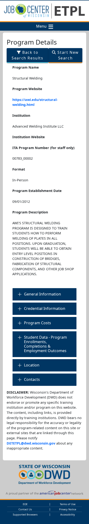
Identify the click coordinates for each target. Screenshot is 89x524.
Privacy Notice (67, 509)
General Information (42, 294)
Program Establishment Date (37, 190)
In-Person (20, 180)
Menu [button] (42, 26)
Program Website (27, 89)
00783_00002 (22, 158)
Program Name (25, 67)
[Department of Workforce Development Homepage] (45, 474)
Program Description (30, 212)
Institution (21, 115)
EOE (25, 504)
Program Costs (37, 322)
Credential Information (44, 308)
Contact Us (25, 509)
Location (31, 365)
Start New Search (67, 55)
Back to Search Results (27, 55)
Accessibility (67, 514)
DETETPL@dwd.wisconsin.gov (31, 443)
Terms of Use (67, 504)
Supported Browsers (25, 514)
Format (18, 169)
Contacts (32, 379)
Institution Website (28, 137)
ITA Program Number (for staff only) (43, 148)
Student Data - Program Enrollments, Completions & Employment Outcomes (45, 344)
